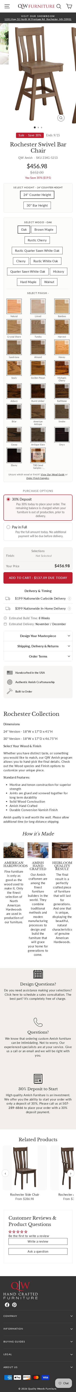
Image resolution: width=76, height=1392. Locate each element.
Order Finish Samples (37, 478)
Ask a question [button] (38, 1251)
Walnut (49, 282)
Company (10, 1315)
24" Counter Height (37, 195)
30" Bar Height (37, 205)
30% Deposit (22, 499)
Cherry (21, 261)
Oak (24, 229)
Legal (7, 1354)
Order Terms (38, 656)
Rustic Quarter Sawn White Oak (37, 250)
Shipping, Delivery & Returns (38, 646)
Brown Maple (43, 229)
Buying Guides (14, 1341)
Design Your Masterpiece (38, 636)
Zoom (19, 301)
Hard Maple (28, 282)
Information (13, 1328)
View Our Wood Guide (53, 474)
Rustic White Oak (45, 261)
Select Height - (38, 187)
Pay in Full (19, 527)
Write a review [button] (38, 1241)
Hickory (58, 271)
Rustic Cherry (37, 240)
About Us (10, 1367)
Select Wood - (38, 222)
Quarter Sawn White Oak (27, 271)
